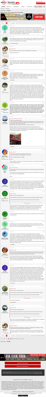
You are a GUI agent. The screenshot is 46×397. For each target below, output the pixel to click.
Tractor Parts (29, 6)
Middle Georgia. (5, 112)
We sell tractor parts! (7, 372)
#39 (44, 305)
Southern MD (6, 68)
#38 (44, 286)
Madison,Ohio (6, 56)
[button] (12, 6)
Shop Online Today (38, 373)
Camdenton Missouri (4, 200)
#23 (44, 46)
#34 (44, 221)
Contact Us (3, 8)
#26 (44, 83)
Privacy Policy (3, 384)
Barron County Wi (5, 92)
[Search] (44, 6)
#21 (44, 25)
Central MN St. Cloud (4, 159)
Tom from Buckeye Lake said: (15, 118)
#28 (44, 116)
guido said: (12, 152)
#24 (44, 58)
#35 (44, 231)
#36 (44, 247)
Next (13, 23)
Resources (9, 6)
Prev (3, 23)
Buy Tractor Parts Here (23, 363)
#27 (44, 102)
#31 (44, 178)
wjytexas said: (12, 325)
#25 (44, 70)
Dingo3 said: (12, 250)
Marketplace (16, 6)
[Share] (42, 25)
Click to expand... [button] (27, 203)
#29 (44, 149)
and (14, 43)
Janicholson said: (13, 167)
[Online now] (4, 121)
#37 (44, 265)
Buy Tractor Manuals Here (23, 366)
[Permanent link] (10, 261)
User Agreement (39, 383)
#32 (44, 191)
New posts (7, 8)
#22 (44, 36)
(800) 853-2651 (39, 1)
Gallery (22, 6)
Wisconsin (6, 294)
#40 (44, 323)
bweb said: (12, 48)
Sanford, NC (6, 257)
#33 (44, 211)
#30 (44, 165)
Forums (3, 6)
